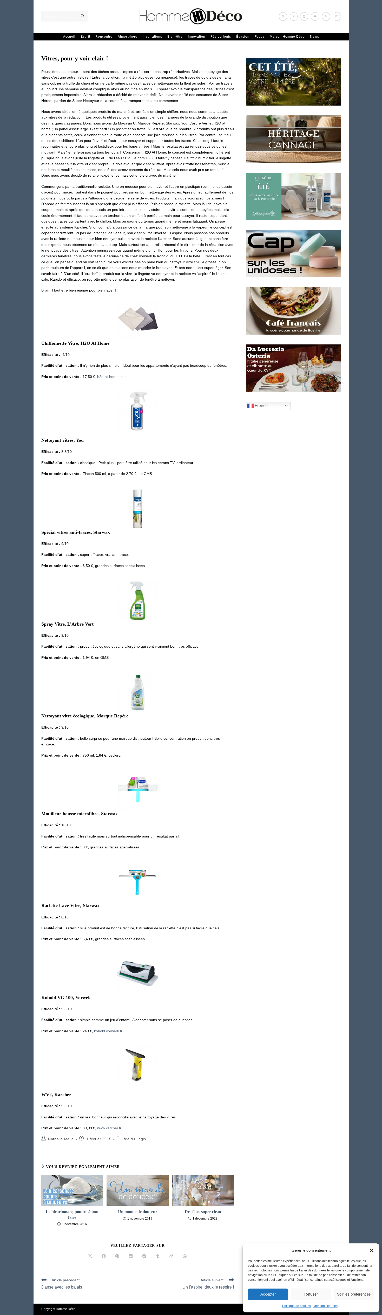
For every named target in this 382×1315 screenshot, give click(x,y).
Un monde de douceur (137, 1211)
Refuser (311, 1294)
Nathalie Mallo (61, 1139)
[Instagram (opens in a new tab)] (304, 16)
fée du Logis (135, 1139)
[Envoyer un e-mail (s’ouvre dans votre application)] (337, 16)
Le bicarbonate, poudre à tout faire (72, 1214)
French (261, 405)
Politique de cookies (296, 1306)
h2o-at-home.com (112, 377)
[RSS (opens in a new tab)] (326, 16)
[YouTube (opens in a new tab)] (315, 16)
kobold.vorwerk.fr (108, 1031)
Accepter (268, 1294)
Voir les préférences (354, 1294)
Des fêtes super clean (203, 1211)
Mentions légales (325, 1306)
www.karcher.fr (109, 1128)
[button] (371, 1250)
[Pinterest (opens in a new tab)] (294, 16)
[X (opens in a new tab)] (283, 16)
